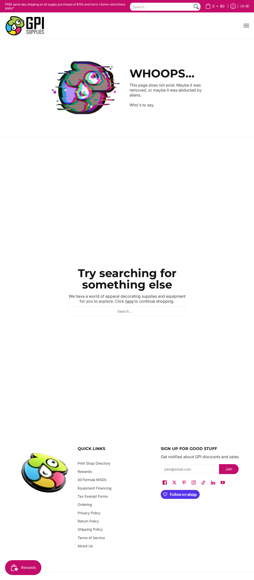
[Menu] (246, 25)
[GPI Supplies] (26, 25)
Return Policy (88, 521)
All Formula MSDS (92, 480)
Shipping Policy (90, 529)
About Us (85, 546)
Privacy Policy (89, 513)
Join (228, 469)
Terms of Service (91, 538)
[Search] (196, 6)
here (129, 301)
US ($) (244, 6)
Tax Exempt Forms (93, 496)
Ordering (85, 504)
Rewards (85, 471)
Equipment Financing (95, 488)
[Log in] (233, 6)
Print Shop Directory (94, 463)
